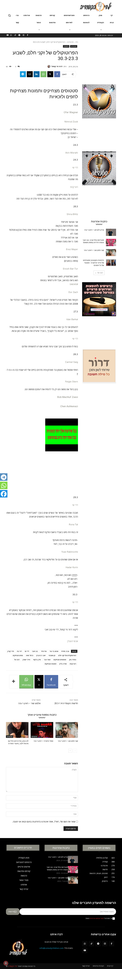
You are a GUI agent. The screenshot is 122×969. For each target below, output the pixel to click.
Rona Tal (73, 524)
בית (76, 42)
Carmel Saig (71, 362)
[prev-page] (75, 751)
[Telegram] (19, 35)
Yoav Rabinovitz (69, 551)
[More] (13, 681)
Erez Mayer (72, 249)
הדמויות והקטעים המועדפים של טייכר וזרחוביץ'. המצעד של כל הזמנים (93, 262)
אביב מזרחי (65, 651)
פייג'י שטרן (26, 659)
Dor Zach (73, 292)
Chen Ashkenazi (69, 406)
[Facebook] (27, 35)
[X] (50, 74)
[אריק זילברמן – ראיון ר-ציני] (111, 232)
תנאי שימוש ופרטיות (97, 918)
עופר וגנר (47, 659)
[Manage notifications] (5, 963)
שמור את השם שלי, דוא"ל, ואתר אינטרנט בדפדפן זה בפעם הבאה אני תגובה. (43, 821)
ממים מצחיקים (18, 655)
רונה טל (17, 659)
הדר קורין (10, 651)
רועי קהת (74, 187)
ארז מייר (44, 651)
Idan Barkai (72, 319)
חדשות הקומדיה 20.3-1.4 (66, 703)
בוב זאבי (35, 651)
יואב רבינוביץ (41, 655)
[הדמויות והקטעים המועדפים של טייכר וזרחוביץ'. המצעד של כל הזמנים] (111, 262)
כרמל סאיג (29, 655)
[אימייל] (30, 74)
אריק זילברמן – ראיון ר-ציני (94, 230)
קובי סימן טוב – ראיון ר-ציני (68, 741)
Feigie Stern (71, 381)
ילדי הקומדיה (12, 966)
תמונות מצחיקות (50, 664)
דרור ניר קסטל (56, 66)
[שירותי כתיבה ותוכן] (99, 379)
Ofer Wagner (71, 112)
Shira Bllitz (72, 214)
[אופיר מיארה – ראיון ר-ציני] (42, 730)
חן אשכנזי (52, 655)
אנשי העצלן (72, 641)
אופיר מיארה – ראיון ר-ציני (43, 741)
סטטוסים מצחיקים (60, 659)
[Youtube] (7, 35)
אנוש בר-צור (54, 651)
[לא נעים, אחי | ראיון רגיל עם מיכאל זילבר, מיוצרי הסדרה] (17, 730)
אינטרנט (70, 42)
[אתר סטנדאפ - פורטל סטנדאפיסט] (99, 312)
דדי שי (75, 167)
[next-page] (70, 751)
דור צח (19, 651)
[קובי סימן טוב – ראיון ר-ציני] (66, 730)
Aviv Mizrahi (71, 152)
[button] (9, 15)
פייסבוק (66, 46)
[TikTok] (15, 35)
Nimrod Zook (71, 121)
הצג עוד (100, 272)
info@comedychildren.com (52, 948)
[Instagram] (23, 35)
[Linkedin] (37, 74)
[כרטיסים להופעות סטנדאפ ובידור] (99, 114)
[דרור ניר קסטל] (49, 66)
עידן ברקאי (37, 659)
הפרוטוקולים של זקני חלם (67, 655)
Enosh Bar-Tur (70, 268)
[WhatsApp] (11, 35)
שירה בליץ (63, 664)
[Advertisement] (41, 6)
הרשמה (11, 911)
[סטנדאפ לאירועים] (99, 181)
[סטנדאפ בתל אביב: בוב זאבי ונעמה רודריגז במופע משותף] (111, 242)
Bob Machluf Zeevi (67, 397)
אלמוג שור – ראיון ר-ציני (29, 703)
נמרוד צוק (72, 659)
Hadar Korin (72, 567)
